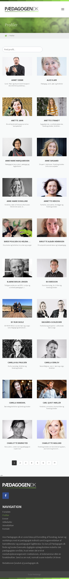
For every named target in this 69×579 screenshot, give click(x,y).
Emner (5, 518)
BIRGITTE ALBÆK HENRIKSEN (51, 241)
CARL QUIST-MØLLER (52, 402)
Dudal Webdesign (34, 574)
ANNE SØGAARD (52, 160)
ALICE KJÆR (52, 80)
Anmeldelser (8, 525)
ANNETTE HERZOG (52, 201)
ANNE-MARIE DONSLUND (17, 201)
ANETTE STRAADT (52, 120)
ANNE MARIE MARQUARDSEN (17, 160)
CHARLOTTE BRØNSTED (17, 443)
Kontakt (5, 528)
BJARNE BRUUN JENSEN (17, 281)
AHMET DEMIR (17, 80)
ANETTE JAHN (17, 120)
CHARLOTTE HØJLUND (51, 443)
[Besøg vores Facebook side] (5, 498)
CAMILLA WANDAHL (17, 402)
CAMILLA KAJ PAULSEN (17, 362)
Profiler (5, 515)
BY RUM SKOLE (17, 322)
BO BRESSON (52, 281)
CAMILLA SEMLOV (51, 362)
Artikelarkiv (7, 522)
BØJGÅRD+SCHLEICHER (52, 322)
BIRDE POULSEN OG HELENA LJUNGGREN (18, 241)
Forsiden (6, 511)
